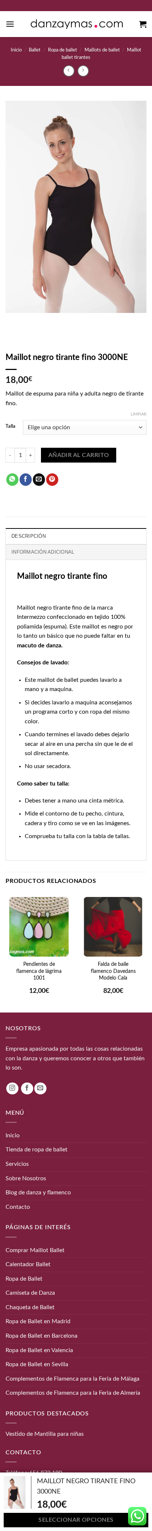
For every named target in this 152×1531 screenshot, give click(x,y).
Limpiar (138, 414)
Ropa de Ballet (24, 1278)
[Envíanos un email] (40, 1088)
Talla (10, 426)
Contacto (18, 1207)
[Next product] (69, 71)
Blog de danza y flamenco (38, 1192)
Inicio (16, 50)
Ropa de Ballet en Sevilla (37, 1364)
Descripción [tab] (28, 536)
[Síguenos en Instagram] (12, 1088)
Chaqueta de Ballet (30, 1307)
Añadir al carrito (78, 455)
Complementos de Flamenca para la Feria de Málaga (72, 1379)
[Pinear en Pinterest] (52, 479)
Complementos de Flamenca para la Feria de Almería (73, 1393)
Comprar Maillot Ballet (35, 1250)
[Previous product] (83, 71)
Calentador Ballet (28, 1264)
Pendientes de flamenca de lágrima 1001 (39, 971)
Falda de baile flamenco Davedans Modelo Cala (113, 971)
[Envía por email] (39, 479)
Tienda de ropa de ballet (37, 1150)
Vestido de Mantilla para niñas (45, 1434)
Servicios (17, 1164)
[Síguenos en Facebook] (27, 1088)
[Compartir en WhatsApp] (12, 479)
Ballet (35, 50)
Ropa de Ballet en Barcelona (41, 1336)
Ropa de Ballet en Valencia (39, 1350)
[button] (10, 24)
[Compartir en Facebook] (26, 479)
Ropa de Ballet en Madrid (38, 1321)
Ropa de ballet (62, 50)
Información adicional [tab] (42, 552)
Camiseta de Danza (30, 1293)
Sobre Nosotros (26, 1178)
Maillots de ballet (102, 50)
